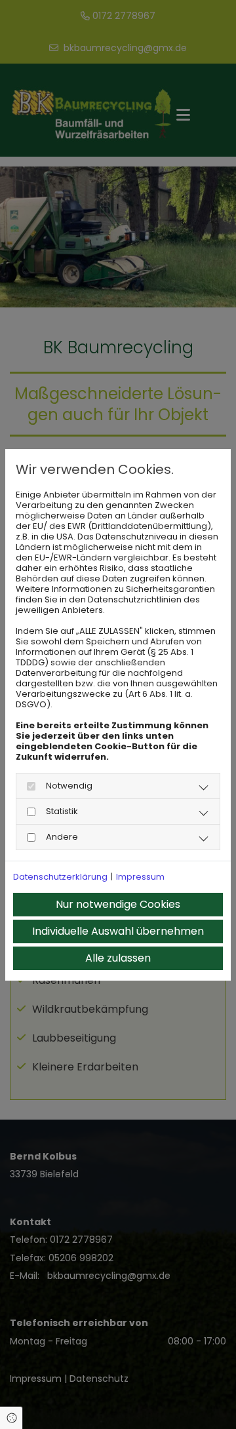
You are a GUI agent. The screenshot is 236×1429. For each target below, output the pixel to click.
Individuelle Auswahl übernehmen (118, 931)
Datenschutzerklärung (60, 877)
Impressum (140, 877)
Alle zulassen (118, 958)
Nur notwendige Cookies (118, 904)
